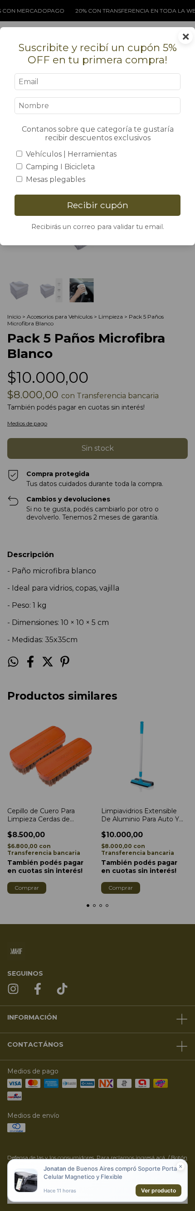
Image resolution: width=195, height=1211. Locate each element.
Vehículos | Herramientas (71, 154)
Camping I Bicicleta (60, 166)
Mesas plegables (55, 179)
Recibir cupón (97, 205)
